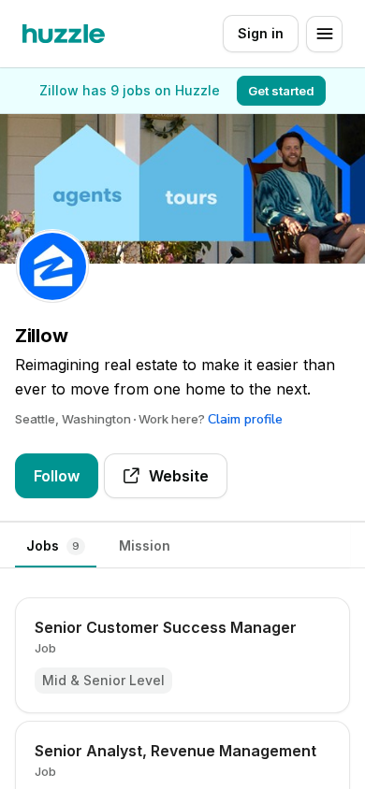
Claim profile (245, 419)
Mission (144, 545)
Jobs (53, 545)
